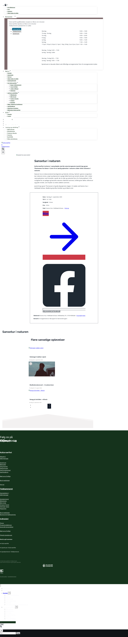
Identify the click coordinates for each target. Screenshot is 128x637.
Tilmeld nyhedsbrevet (6, 535)
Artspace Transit (4, 505)
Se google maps (81, 315)
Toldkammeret (6, 489)
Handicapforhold (11, 80)
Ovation (12, 100)
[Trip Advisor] (11, 441)
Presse (2, 523)
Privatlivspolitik (3, 576)
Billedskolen (13, 95)
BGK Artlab (3, 503)
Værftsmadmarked (5, 470)
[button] (7, 5)
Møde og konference (12, 595)
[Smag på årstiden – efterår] (37, 390)
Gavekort (9, 11)
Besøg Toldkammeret (15, 85)
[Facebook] (1, 441)
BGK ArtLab (13, 97)
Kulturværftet (5, 543)
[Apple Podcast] (16, 441)
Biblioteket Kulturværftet (13, 110)
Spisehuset (3, 463)
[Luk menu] (0, 585)
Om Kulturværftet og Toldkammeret (17, 604)
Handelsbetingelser (12, 576)
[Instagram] (3, 441)
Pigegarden (3, 508)
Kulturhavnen (4, 466)
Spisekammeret (4, 499)
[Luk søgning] (1, 630)
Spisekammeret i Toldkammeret (10, 552)
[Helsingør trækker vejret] (36, 348)
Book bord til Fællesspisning (8, 514)
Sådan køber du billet (12, 13)
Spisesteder (10, 75)
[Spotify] (8, 441)
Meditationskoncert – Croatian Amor (42, 385)
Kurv (8, 9)
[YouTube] (6, 441)
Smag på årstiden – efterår (38, 399)
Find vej (9, 77)
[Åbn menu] (3, 152)
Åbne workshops (12, 138)
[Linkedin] (9, 441)
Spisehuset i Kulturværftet (8, 547)
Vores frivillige (14, 87)
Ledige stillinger (14, 88)
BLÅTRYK (12, 102)
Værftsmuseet (4, 468)
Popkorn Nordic (14, 98)
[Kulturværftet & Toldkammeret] (5, 146)
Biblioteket (3, 464)
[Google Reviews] (14, 441)
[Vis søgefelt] (3, 149)
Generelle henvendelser (6, 527)
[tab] (16, 29)
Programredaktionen (6, 525)
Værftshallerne (11, 106)
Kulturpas (12, 90)
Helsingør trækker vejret (38, 357)
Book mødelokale (5, 480)
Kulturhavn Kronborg (12, 108)
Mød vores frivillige (5, 476)
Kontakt (9, 73)
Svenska (9, 114)
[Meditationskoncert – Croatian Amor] (42, 376)
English (9, 116)
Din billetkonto (11, 7)
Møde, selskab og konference (14, 104)
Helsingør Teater (4, 507)
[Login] (50, 5)
